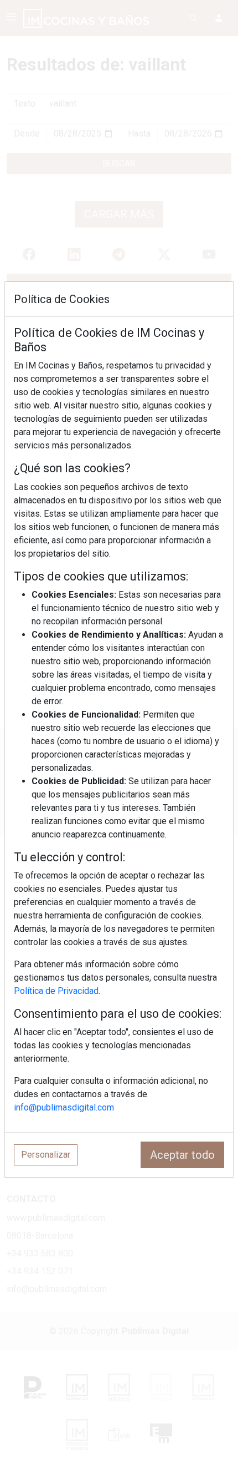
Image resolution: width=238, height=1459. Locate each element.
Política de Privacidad (56, 991)
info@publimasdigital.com (64, 1107)
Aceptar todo (182, 1155)
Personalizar (45, 1154)
